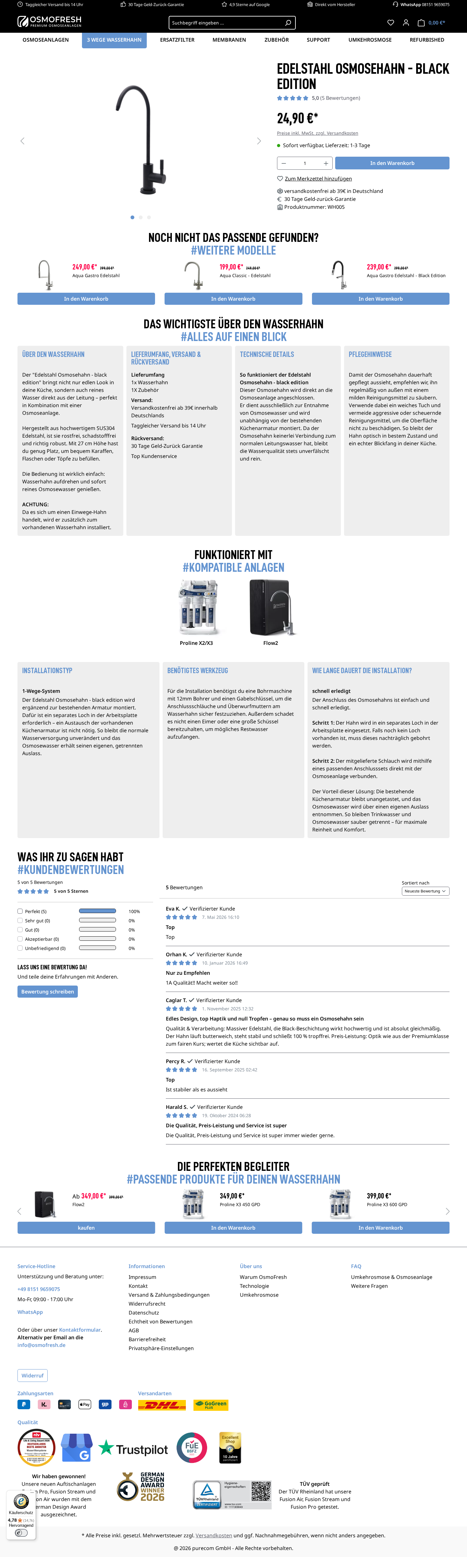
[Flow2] (44, 1204)
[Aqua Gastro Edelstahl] (44, 275)
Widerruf (33, 1375)
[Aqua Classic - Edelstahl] (192, 275)
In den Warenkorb (392, 163)
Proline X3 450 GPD (240, 1204)
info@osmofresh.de (41, 1345)
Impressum (142, 1277)
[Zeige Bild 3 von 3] (149, 217)
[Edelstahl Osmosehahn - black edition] (141, 140)
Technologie (254, 1285)
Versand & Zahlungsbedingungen (169, 1294)
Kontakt (138, 1285)
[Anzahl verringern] (283, 163)
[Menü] (32, 1494)
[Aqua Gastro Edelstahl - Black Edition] (339, 275)
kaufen (86, 1227)
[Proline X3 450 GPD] (192, 1204)
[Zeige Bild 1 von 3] (132, 217)
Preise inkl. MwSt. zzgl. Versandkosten (317, 133)
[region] (141, 140)
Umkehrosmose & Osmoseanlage (391, 1277)
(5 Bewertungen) (336, 97)
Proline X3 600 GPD (387, 1204)
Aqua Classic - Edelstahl (245, 275)
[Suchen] (288, 23)
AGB (134, 1330)
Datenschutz (144, 1312)
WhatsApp (30, 1311)
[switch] (21, 1533)
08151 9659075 (425, 4)
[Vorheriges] (22, 140)
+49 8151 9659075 (38, 1289)
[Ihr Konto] (406, 22)
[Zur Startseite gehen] (49, 21)
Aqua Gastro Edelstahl (96, 275)
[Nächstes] (259, 140)
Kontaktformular (80, 1329)
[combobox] (225, 23)
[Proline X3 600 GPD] (339, 1204)
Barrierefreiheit (147, 1339)
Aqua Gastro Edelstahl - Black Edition (406, 275)
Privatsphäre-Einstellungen (161, 1348)
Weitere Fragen (369, 1285)
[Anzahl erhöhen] (326, 163)
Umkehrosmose (259, 1294)
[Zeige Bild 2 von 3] (141, 217)
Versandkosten (214, 1535)
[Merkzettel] (390, 22)
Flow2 (78, 1204)
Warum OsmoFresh (263, 1277)
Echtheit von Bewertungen (161, 1321)
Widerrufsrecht (147, 1303)
